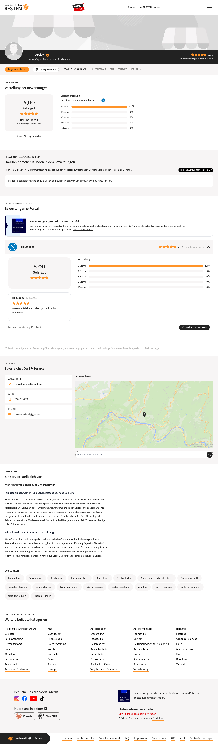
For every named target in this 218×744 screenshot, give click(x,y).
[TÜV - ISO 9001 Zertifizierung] (124, 696)
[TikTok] (42, 698)
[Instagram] (17, 698)
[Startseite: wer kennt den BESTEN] (17, 7)
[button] (17, 69)
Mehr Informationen (83, 230)
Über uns (135, 69)
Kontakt (122, 69)
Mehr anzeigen (152, 348)
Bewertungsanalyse (75, 69)
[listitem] (20, 629)
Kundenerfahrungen (102, 69)
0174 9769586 (21, 399)
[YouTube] (33, 698)
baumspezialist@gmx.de (27, 414)
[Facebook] (24, 698)
